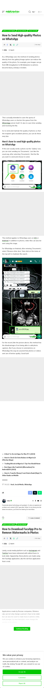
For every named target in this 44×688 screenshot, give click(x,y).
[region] (22, 670)
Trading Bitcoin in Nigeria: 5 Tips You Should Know (22, 463)
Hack (12, 484)
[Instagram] (41, 501)
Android (5, 241)
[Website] (33, 501)
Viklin (5, 50)
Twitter (5, 553)
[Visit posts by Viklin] (4, 501)
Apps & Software (9, 30)
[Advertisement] (22, 21)
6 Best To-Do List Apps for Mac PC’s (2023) (19, 454)
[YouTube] (38, 501)
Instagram (33, 550)
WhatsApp (6, 123)
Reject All (22, 683)
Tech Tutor (33, 30)
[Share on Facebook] (7, 44)
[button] (4, 12)
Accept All (22, 672)
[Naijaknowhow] (12, 12)
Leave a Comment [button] (35, 518)
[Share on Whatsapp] (13, 44)
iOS (35, 238)
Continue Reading (22, 629)
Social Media (22, 30)
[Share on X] (10, 44)
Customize (22, 678)
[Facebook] (35, 501)
